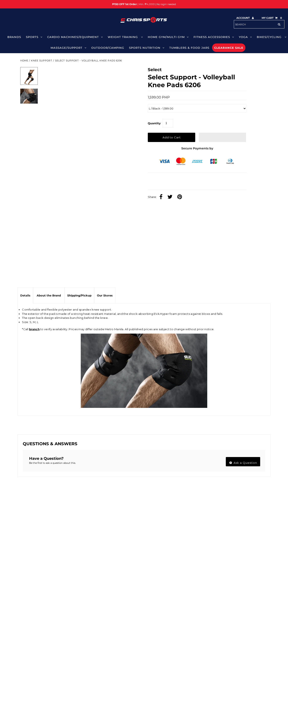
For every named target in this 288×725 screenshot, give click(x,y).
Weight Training (123, 37)
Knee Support (41, 60)
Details (25, 295)
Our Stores (105, 295)
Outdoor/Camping (107, 47)
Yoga (243, 37)
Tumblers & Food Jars (189, 47)
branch (34, 329)
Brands (14, 37)
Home (24, 60)
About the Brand (49, 295)
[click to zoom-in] (131, 73)
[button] (222, 137)
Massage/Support (66, 47)
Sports (32, 37)
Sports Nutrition (144, 47)
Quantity (154, 123)
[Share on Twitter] (171, 197)
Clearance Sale (228, 47)
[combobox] (259, 24)
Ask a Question (245, 462)
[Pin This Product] (180, 197)
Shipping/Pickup (79, 295)
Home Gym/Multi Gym (166, 37)
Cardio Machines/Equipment (73, 37)
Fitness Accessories (212, 37)
